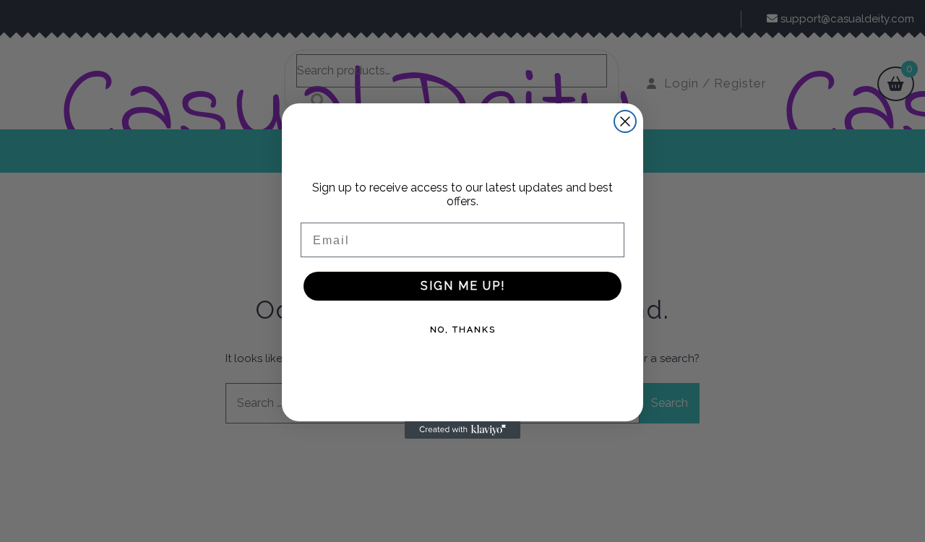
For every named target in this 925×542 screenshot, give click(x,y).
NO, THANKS (463, 329)
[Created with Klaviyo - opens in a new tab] (462, 430)
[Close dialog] (625, 121)
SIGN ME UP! (463, 286)
